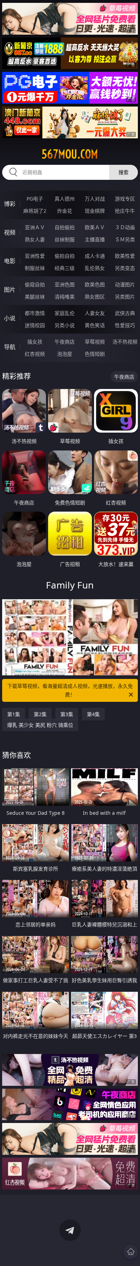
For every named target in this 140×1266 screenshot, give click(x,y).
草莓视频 (95, 341)
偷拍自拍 (65, 255)
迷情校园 (35, 325)
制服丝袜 (35, 268)
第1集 (13, 714)
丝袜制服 (65, 239)
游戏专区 (125, 198)
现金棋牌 (95, 210)
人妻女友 (95, 313)
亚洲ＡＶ (35, 227)
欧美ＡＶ (95, 227)
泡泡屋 (64, 353)
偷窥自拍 (35, 284)
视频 (9, 232)
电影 (9, 261)
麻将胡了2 (34, 210)
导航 (9, 347)
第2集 (40, 714)
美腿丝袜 (35, 296)
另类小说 (65, 325)
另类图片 (125, 296)
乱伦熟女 (95, 268)
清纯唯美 (65, 296)
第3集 (66, 714)
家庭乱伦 (65, 313)
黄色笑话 (95, 325)
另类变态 (125, 268)
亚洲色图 (65, 284)
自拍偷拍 (65, 227)
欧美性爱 (125, 255)
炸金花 (64, 210)
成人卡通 (95, 255)
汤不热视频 (124, 341)
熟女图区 (95, 296)
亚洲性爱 (35, 255)
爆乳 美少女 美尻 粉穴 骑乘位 (40, 724)
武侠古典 (125, 313)
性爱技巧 (125, 325)
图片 (9, 290)
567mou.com (70, 154)
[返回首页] (130, 1252)
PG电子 (35, 198)
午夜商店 (65, 341)
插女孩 (34, 341)
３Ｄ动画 (125, 227)
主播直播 (95, 239)
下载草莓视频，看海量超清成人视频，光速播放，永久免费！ (70, 690)
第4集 (93, 714)
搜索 (123, 172)
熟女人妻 (35, 239)
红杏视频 (35, 353)
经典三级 (65, 268)
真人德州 (65, 198)
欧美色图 (95, 284)
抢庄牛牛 (125, 210)
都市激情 (35, 313)
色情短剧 (95, 353)
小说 (9, 318)
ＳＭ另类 (125, 239)
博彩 (9, 204)
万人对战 (95, 198)
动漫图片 (125, 284)
